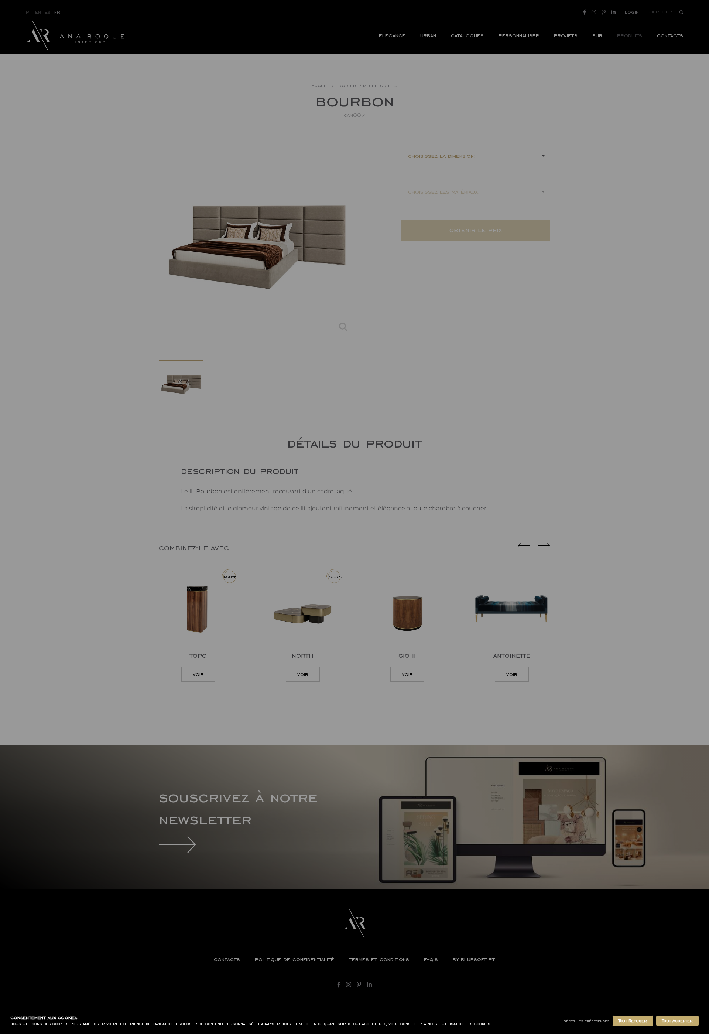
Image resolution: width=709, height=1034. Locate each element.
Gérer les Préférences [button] (586, 1020)
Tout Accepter (677, 1020)
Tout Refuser (633, 1020)
